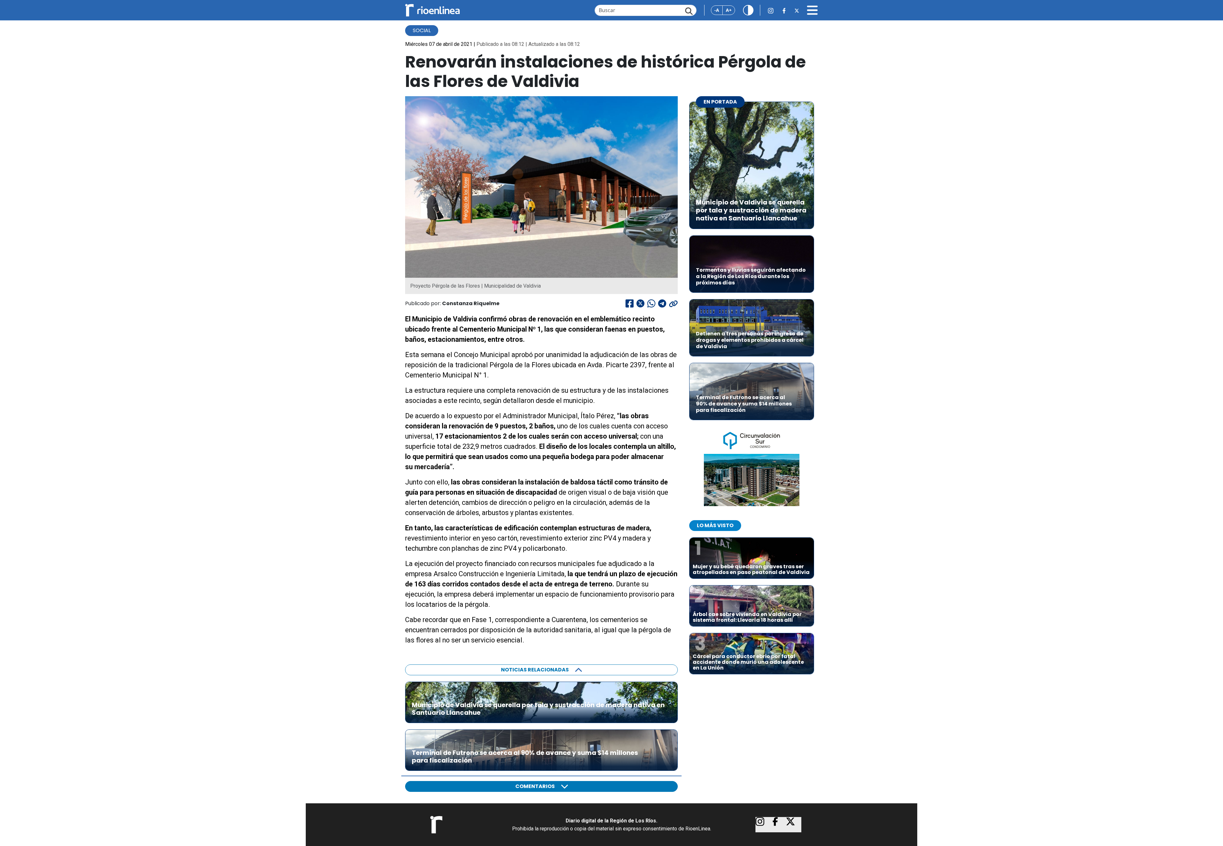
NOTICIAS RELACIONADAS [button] (535, 669)
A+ (729, 10)
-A (716, 10)
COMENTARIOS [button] (535, 786)
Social (422, 30)
